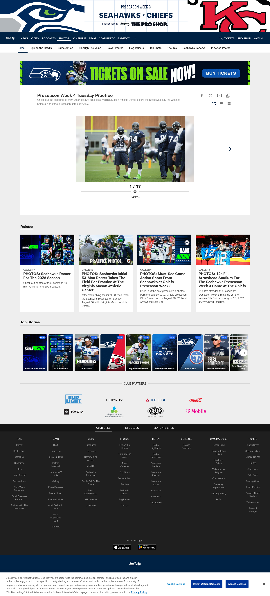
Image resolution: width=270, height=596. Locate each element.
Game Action (124, 478)
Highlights (91, 445)
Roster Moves (55, 493)
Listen (155, 439)
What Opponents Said (55, 517)
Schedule (186, 439)
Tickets (253, 439)
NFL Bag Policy (218, 493)
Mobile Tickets (253, 457)
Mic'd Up (91, 466)
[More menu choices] (134, 38)
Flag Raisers (124, 499)
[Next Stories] (243, 352)
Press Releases (55, 487)
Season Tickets (252, 451)
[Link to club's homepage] (10, 37)
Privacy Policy (139, 592)
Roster (19, 445)
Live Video (91, 505)
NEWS (56, 439)
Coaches (19, 457)
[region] (135, 584)
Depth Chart (19, 451)
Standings (19, 463)
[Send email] (219, 97)
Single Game (252, 445)
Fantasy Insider (55, 499)
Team (19, 439)
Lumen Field (219, 445)
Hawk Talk (156, 496)
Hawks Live (155, 490)
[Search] (221, 37)
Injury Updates (56, 457)
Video (91, 439)
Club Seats (252, 469)
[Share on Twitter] (211, 97)
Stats (19, 469)
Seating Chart (253, 481)
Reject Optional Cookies (206, 583)
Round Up (56, 451)
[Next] (230, 149)
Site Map (55, 526)
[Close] (264, 584)
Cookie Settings (176, 583)
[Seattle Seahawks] (135, 564)
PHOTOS (124, 439)
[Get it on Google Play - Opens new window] (147, 549)
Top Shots (125, 472)
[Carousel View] (213, 104)
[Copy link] (228, 96)
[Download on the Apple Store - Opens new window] (122, 548)
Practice (125, 484)
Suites (253, 463)
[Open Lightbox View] (135, 159)
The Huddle (155, 502)
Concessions (218, 478)
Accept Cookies (237, 583)
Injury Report (19, 475)
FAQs (218, 499)
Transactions (19, 481)
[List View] (229, 104)
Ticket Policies (253, 487)
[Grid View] (221, 104)
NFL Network (91, 499)
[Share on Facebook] (202, 97)
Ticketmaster (252, 502)
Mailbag (56, 481)
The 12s (125, 505)
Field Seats (253, 475)
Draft (55, 445)
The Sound (90, 451)
